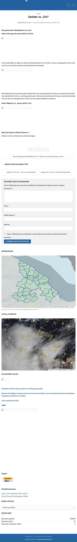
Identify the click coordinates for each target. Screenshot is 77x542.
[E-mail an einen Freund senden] (40, 149)
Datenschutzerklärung (43, 536)
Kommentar (8, 188)
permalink (61, 156)
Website (7, 224)
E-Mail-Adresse (9, 215)
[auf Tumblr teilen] (47, 149)
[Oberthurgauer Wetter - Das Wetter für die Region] (34, 5)
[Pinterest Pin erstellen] (44, 149)
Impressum (29, 536)
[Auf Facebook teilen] (33, 149)
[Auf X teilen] (36, 149)
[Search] (68, 5)
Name (6, 206)
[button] (73, 5)
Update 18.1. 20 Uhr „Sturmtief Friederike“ (56, 172)
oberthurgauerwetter (51, 22)
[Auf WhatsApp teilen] (29, 149)
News (38, 13)
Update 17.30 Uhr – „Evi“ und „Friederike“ (21, 172)
